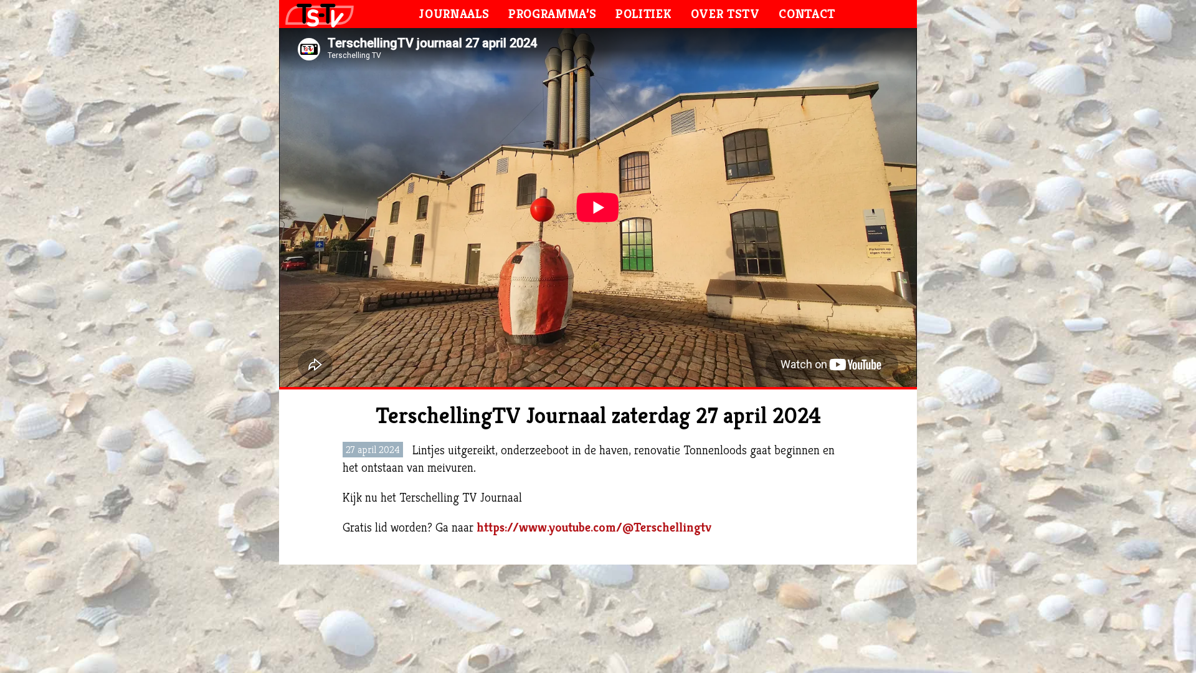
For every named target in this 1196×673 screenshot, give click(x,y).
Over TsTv (725, 14)
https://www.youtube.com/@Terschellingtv (595, 527)
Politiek (643, 14)
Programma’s (552, 14)
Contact (807, 14)
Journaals (454, 14)
